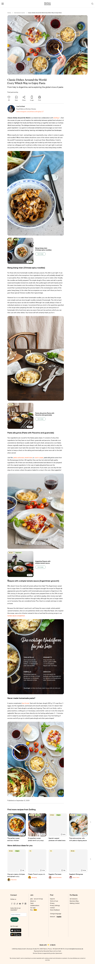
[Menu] (2, 4)
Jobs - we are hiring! (36, 899)
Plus (33, 910)
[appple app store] (18, 930)
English (59, 916)
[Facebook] (11, 903)
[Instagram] (14, 903)
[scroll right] (90, 822)
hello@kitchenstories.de (76, 949)
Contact (52, 908)
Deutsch (52, 916)
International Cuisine (19, 13)
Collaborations (34, 905)
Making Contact (75, 903)
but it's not (25, 703)
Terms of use (54, 901)
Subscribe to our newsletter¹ (15, 909)
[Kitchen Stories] (47, 3)
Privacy (52, 903)
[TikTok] (17, 903)
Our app (32, 908)
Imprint (52, 899)
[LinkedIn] (25, 903)
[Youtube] (20, 903)
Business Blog (74, 901)
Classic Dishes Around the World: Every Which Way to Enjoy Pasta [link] (45, 13)
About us (33, 901)
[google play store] (18, 935)
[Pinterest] (22, 903)
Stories (9, 13)
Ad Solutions (74, 899)
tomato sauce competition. (16, 616)
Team (32, 903)
